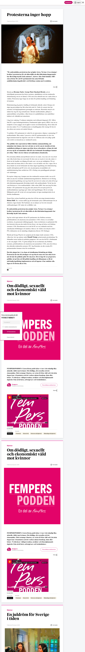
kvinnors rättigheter (36, 433)
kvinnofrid (26, 433)
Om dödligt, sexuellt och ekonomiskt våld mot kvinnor (26, 290)
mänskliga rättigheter (50, 433)
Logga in (79, 2)
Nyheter (10, 281)
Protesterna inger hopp (29, 15)
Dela (54, 87)
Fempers (15, 384)
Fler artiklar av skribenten (49, 385)
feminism (18, 433)
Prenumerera (68, 2)
